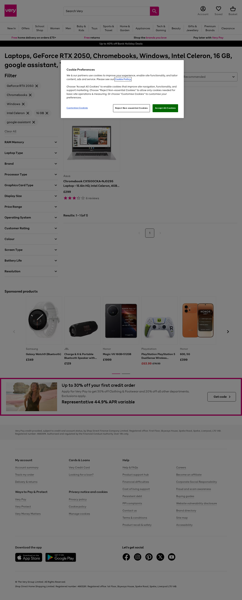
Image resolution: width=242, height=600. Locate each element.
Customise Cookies (77, 107)
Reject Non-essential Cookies (131, 108)
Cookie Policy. (123, 79)
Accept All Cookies (165, 108)
